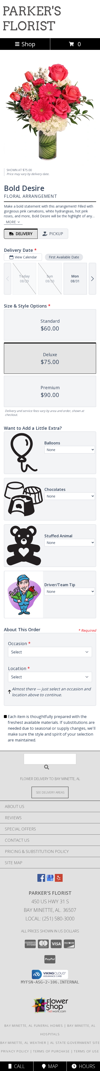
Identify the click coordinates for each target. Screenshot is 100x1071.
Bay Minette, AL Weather (23, 1042)
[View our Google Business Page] (50, 880)
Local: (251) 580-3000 (50, 918)
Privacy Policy (15, 1051)
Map (52, 1066)
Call (18, 1066)
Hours (85, 1066)
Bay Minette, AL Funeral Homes (33, 1025)
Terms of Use (86, 1051)
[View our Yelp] (59, 880)
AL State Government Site (75, 1042)
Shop (28, 44)
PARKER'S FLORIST (31, 18)
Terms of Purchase (51, 1051)
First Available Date (64, 257)
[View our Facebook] (41, 880)
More (11, 222)
